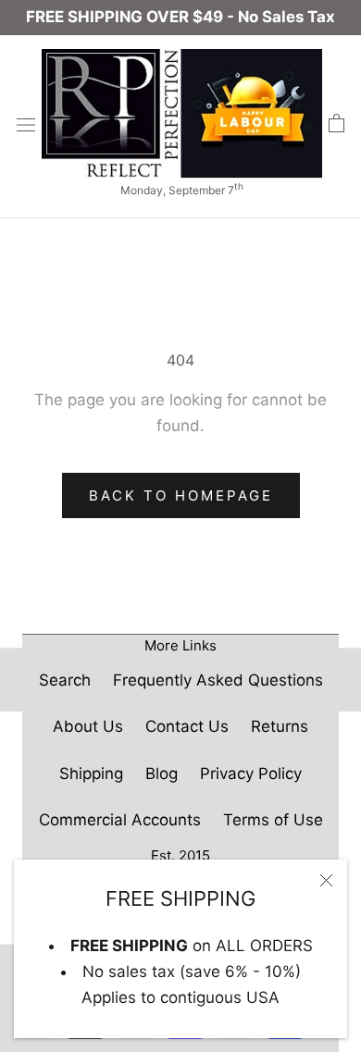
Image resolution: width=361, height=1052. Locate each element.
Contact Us (187, 726)
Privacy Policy (251, 773)
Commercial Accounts (120, 820)
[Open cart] (336, 124)
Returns (279, 726)
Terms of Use (273, 820)
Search (65, 680)
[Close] (326, 880)
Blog (161, 773)
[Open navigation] (26, 124)
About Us (88, 726)
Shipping (91, 773)
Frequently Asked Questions (218, 680)
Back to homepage (181, 495)
